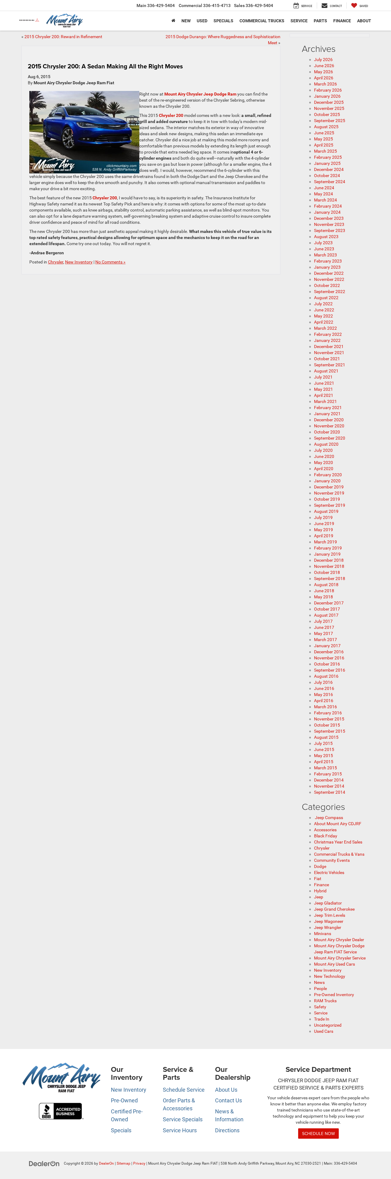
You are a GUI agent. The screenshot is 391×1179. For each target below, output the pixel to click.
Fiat (317, 878)
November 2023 (329, 224)
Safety (320, 1006)
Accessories (325, 829)
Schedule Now (318, 1133)
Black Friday (325, 835)
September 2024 (329, 181)
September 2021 (329, 364)
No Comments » (110, 261)
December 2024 (329, 169)
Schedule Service (184, 1089)
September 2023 (329, 230)
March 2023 (325, 254)
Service (320, 1012)
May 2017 (323, 633)
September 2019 (329, 505)
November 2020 (329, 425)
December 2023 (329, 218)
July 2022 (323, 303)
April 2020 (323, 468)
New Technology (329, 976)
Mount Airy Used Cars (334, 964)
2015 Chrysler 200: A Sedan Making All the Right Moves (105, 66)
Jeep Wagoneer (328, 921)
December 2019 (329, 486)
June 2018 (324, 590)
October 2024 (327, 175)
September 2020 (329, 438)
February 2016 (328, 712)
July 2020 (323, 450)
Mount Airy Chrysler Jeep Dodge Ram (200, 94)
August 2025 (326, 126)
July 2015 (323, 743)
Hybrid (320, 890)
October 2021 (327, 358)
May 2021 (323, 389)
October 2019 (327, 499)
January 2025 (327, 163)
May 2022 (323, 316)
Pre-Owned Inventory (334, 994)
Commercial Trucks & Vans (339, 854)
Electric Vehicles (329, 872)
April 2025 (323, 145)
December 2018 (329, 560)
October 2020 (327, 432)
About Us (226, 1089)
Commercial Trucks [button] (261, 20)
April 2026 (323, 77)
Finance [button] (342, 20)
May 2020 (323, 462)
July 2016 (323, 682)
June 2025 (324, 132)
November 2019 (329, 493)
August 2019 (326, 511)
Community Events (332, 860)
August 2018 (326, 584)
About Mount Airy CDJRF (337, 823)
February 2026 (328, 90)
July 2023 (323, 242)
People (320, 988)
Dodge (320, 866)
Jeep (318, 896)
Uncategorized (328, 1025)
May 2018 (323, 596)
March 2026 (325, 84)
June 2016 (324, 688)
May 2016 (323, 694)
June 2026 (324, 65)
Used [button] (202, 20)
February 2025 (328, 157)
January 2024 (327, 212)
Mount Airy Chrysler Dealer (339, 939)
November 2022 (329, 279)
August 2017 (326, 615)
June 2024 (324, 187)
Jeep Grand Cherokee (334, 909)
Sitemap (123, 1163)
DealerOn (106, 1163)
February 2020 (328, 474)
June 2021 (324, 383)
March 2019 (325, 541)
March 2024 (325, 200)
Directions (227, 1130)
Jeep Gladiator (328, 903)
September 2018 (329, 578)
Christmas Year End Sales (338, 842)
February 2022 (328, 334)
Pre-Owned (124, 1100)
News (319, 982)
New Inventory (79, 261)
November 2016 (329, 657)
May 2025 (323, 138)
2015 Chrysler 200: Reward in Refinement (63, 36)
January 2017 (327, 645)
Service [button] (299, 20)
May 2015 (323, 755)
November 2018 (329, 566)
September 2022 (329, 291)
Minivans (322, 933)
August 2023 (326, 236)
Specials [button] (223, 20)
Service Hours (180, 1130)
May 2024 (323, 193)
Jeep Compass (328, 817)
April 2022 (323, 322)
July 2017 (323, 621)
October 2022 (327, 285)
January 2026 (327, 96)
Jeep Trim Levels (329, 915)
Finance (321, 884)
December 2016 (329, 651)
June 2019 (324, 523)
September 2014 (329, 792)
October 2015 (327, 725)
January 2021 (327, 413)
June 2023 (324, 248)
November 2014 (329, 786)
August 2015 (326, 737)
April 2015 (323, 761)
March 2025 (325, 151)
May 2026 (323, 71)
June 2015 (324, 749)
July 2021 (323, 377)
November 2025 (329, 108)
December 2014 (329, 780)
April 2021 (323, 395)
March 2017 (325, 639)
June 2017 (324, 627)
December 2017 (329, 602)
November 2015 (329, 718)
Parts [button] (320, 20)
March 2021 (325, 401)
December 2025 (329, 102)
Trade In (321, 1019)
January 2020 (327, 480)
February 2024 (328, 206)
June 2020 (324, 456)
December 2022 (329, 273)
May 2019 (323, 529)
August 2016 (326, 676)
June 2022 (324, 309)
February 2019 (328, 548)
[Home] (173, 21)
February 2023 (328, 261)
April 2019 (323, 535)
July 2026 (323, 59)
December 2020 (329, 419)
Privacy (139, 1163)
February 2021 (328, 407)
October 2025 (327, 114)
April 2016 (323, 700)
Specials (121, 1130)
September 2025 (329, 120)
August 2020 (326, 444)
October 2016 (327, 664)
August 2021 (326, 370)
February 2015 (328, 773)
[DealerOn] (44, 1163)
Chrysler (55, 261)
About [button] (364, 20)
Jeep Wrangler (327, 927)
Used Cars (323, 1031)
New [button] (186, 20)
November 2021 (329, 352)
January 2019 (327, 554)
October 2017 (327, 609)
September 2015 (329, 731)
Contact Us (228, 1100)
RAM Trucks (325, 1000)
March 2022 (325, 328)
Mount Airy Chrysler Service (340, 958)
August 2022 (326, 297)
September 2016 (329, 670)
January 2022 (327, 340)
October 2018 (327, 572)
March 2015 (325, 767)
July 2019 (323, 517)
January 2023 (327, 267)
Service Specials (183, 1119)
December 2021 (329, 346)
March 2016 (325, 706)
